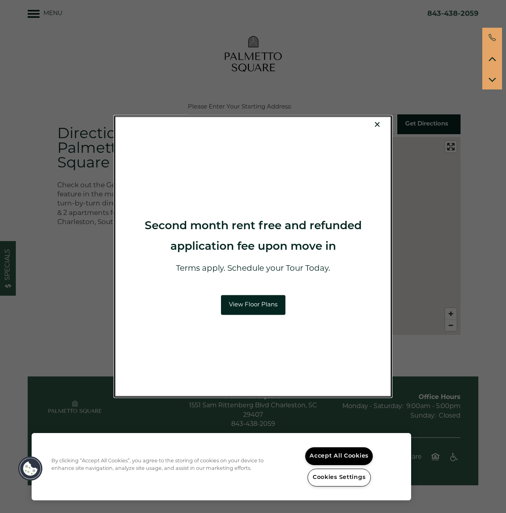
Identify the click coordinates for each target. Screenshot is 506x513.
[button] (253, 305)
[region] (221, 466)
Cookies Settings (339, 478)
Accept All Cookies (339, 456)
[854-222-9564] (492, 38)
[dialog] (253, 257)
